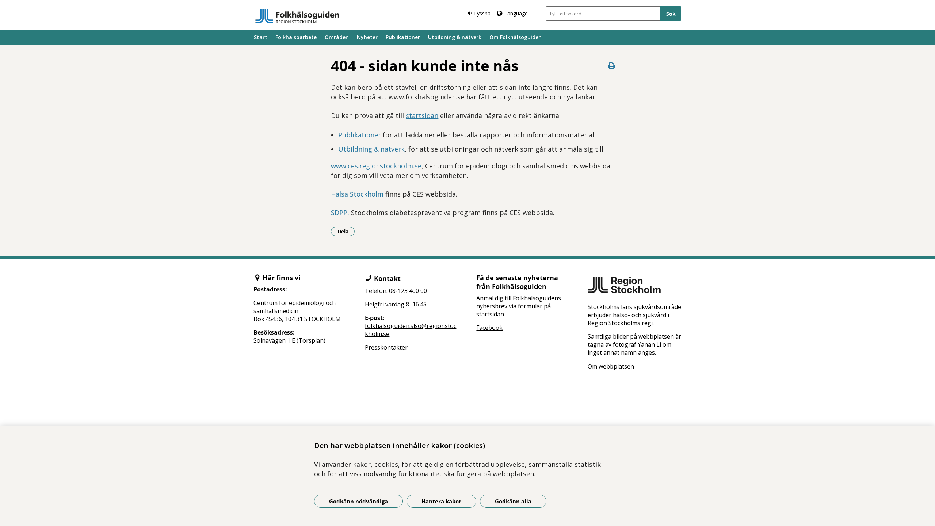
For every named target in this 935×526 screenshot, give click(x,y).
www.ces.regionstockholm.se (376, 165)
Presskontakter (386, 347)
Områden (337, 37)
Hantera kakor (441, 501)
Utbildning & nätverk (454, 37)
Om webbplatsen (611, 366)
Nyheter (367, 37)
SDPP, (340, 212)
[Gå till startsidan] (297, 16)
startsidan (422, 115)
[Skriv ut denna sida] (612, 65)
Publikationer (403, 37)
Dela (346, 231)
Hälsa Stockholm (357, 194)
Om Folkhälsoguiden (515, 37)
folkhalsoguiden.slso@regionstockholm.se (410, 330)
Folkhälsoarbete (296, 37)
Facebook (489, 328)
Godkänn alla (513, 501)
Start (260, 37)
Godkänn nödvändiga (358, 501)
